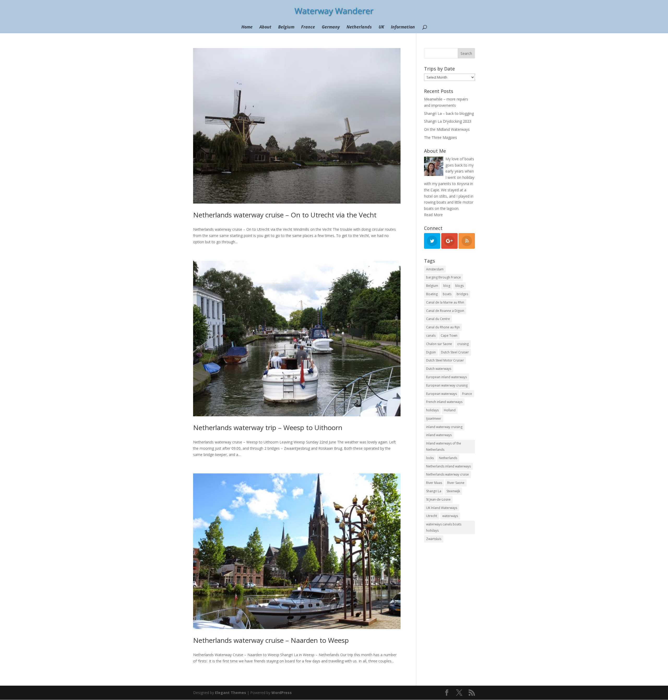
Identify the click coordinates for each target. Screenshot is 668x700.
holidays (432, 410)
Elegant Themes (230, 692)
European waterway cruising (447, 385)
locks (430, 458)
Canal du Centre (438, 319)
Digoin (431, 352)
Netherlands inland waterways (448, 466)
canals (431, 335)
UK (381, 27)
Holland (450, 410)
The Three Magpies (440, 137)
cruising (463, 344)
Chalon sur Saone (439, 344)
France (308, 27)
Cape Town (449, 335)
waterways (450, 516)
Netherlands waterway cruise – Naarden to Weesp (271, 640)
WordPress (281, 692)
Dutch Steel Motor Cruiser (445, 360)
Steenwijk (453, 491)
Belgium (286, 27)
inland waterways (439, 435)
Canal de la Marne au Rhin (445, 302)
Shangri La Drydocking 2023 (447, 121)
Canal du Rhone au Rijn (443, 327)
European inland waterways (446, 377)
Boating (432, 294)
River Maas (434, 482)
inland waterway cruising (444, 427)
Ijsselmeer (433, 418)
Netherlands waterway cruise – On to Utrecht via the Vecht (285, 215)
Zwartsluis (433, 539)
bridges (462, 294)
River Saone (455, 482)
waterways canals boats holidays (443, 527)
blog (446, 285)
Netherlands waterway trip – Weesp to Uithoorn (267, 427)
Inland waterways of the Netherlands (443, 446)
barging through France (443, 277)
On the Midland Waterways (447, 129)
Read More (433, 214)
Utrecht (431, 516)
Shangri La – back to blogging (449, 113)
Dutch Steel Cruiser (455, 352)
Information (403, 27)
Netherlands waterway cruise (447, 474)
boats (447, 294)
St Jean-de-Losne (438, 499)
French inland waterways (444, 402)
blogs (459, 285)
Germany (331, 27)
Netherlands (359, 27)
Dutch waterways (438, 368)
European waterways (441, 393)
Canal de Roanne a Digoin (445, 311)
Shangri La (433, 491)
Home (247, 27)
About (265, 27)
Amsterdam (435, 269)
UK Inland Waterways (441, 508)
